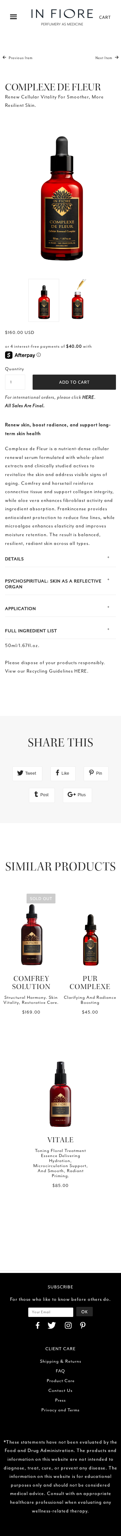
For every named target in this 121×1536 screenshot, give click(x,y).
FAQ (60, 1371)
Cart (105, 17)
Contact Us (60, 1390)
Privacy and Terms (60, 1410)
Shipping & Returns (60, 1361)
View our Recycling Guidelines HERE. (47, 671)
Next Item (104, 58)
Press (60, 1400)
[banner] (62, 17)
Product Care (61, 1380)
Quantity (14, 369)
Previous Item (20, 58)
